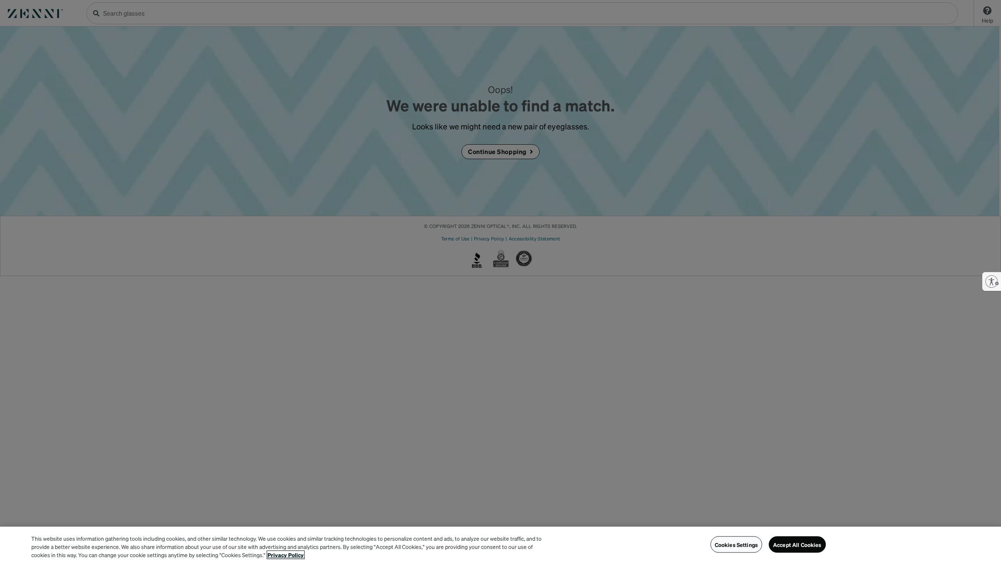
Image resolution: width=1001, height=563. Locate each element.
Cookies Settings (736, 544)
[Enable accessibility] (991, 281)
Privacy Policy (285, 554)
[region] (500, 545)
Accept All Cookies (797, 544)
